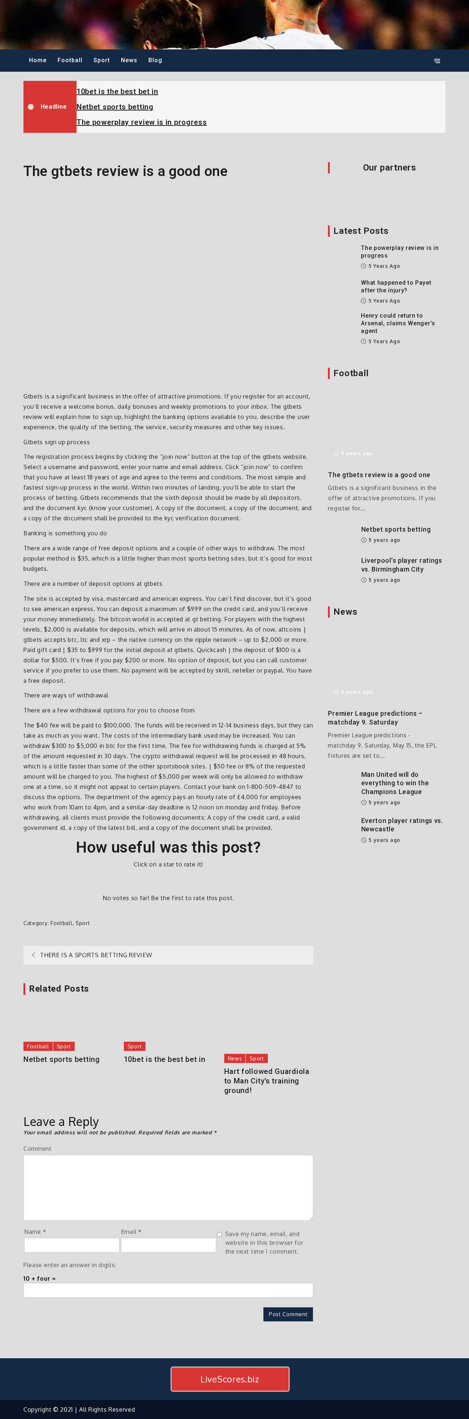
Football (70, 60)
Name (35, 1231)
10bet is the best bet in (117, 91)
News (129, 60)
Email (131, 1231)
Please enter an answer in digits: (69, 1265)
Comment (37, 1148)
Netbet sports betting (115, 106)
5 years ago (383, 266)
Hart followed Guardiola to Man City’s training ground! (267, 1081)
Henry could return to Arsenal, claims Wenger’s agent (398, 323)
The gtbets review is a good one (379, 475)
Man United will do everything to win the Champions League (395, 783)
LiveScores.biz (229, 1379)
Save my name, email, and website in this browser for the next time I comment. (264, 1242)
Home (38, 60)
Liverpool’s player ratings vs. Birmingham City (401, 565)
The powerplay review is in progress (142, 122)
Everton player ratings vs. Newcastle (402, 825)
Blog (155, 60)
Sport (101, 60)
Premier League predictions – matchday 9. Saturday (375, 718)
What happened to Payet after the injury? (396, 286)
